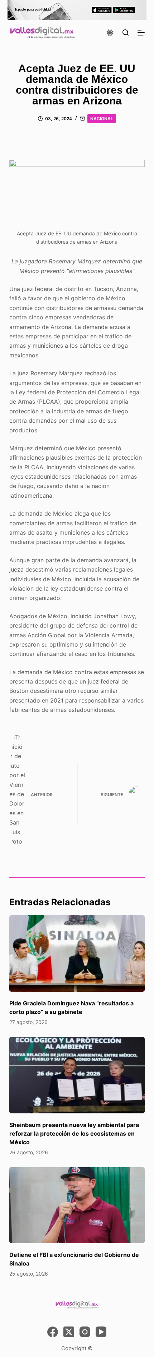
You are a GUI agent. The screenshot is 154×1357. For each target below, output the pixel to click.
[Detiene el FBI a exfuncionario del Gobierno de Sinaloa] (77, 1205)
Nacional (101, 118)
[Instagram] (85, 1332)
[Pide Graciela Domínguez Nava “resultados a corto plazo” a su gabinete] (77, 953)
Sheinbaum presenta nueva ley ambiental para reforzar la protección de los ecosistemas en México (74, 1133)
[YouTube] (101, 1332)
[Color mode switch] (110, 32)
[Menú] (141, 32)
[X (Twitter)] (68, 1332)
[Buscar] (125, 32)
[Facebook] (52, 1332)
